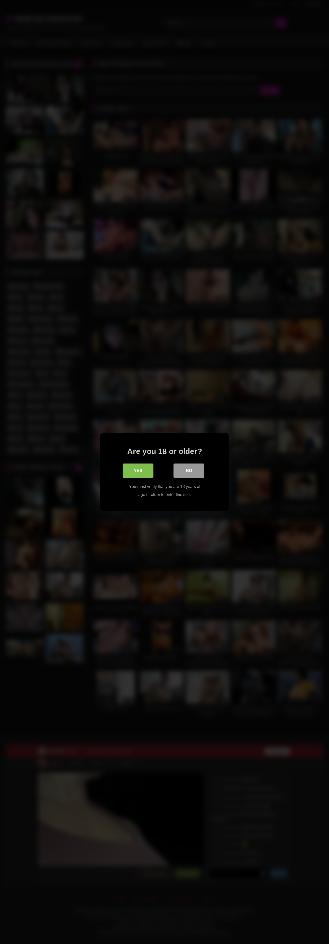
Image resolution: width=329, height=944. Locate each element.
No (189, 470)
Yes (138, 470)
